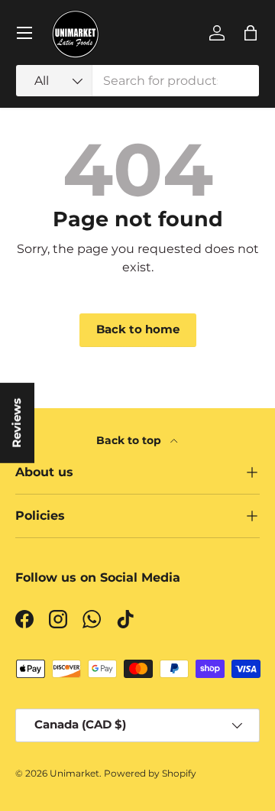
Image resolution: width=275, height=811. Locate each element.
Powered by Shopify (150, 773)
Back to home (138, 329)
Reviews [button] (17, 422)
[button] (250, 33)
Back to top (130, 440)
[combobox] (137, 80)
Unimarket (74, 773)
